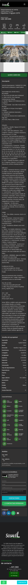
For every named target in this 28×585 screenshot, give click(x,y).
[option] (14, 53)
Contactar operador (14, 503)
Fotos (4, 33)
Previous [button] (2, 53)
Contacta (22, 582)
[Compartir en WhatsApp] (13, 513)
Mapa (23, 33)
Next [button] (26, 53)
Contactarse (14, 498)
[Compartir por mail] (18, 513)
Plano (10, 33)
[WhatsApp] (4, 582)
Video (17, 33)
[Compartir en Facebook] (4, 513)
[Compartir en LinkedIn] (9, 513)
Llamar (12, 582)
